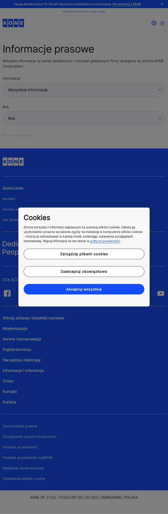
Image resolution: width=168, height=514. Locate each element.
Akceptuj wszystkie (84, 289)
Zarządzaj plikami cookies (84, 254)
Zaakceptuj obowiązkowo (84, 271)
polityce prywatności (105, 241)
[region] (84, 257)
